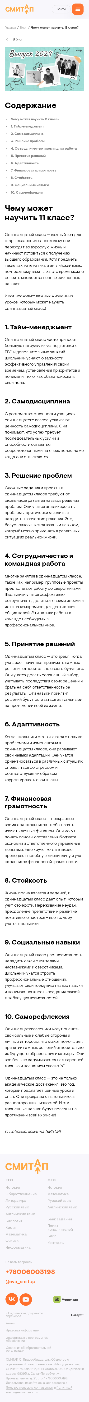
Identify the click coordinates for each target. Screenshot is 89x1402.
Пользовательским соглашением (29, 1387)
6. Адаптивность (25, 163)
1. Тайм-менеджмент (27, 126)
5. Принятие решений (28, 156)
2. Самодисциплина (27, 134)
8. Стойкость (22, 178)
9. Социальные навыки (30, 185)
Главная (10, 28)
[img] (11, 1299)
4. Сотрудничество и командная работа (44, 149)
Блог (23, 28)
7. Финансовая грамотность (33, 170)
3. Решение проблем (28, 141)
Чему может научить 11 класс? (35, 119)
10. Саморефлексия (27, 193)
